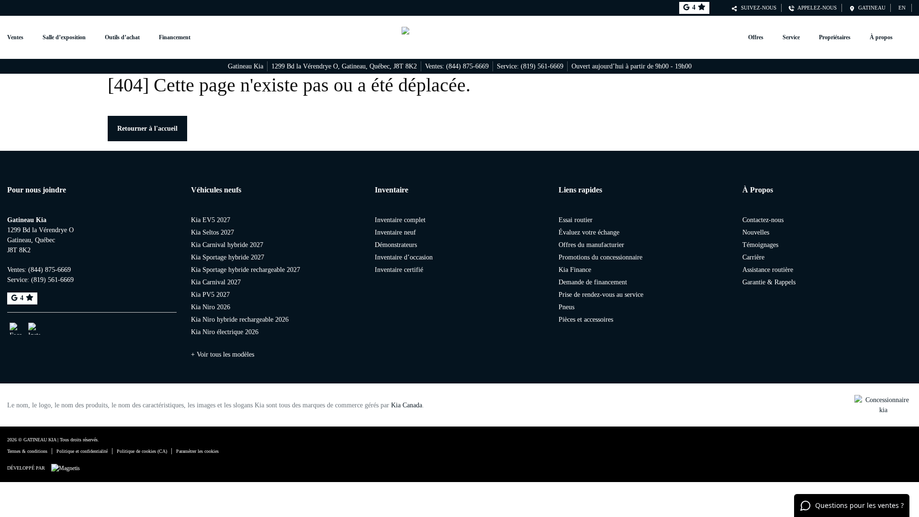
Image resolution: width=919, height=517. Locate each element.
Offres (755, 37)
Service (791, 37)
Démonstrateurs (396, 244)
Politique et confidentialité (82, 451)
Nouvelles (755, 232)
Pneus (566, 307)
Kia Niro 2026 (210, 307)
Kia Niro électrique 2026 (224, 332)
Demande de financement (593, 282)
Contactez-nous (763, 220)
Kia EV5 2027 (210, 220)
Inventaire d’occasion (404, 257)
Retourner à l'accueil (147, 128)
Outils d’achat (122, 37)
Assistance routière (767, 269)
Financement (175, 37)
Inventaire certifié (399, 269)
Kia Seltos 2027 (212, 232)
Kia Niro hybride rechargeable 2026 (240, 319)
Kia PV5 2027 (210, 294)
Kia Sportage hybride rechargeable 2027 (245, 269)
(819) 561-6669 (542, 66)
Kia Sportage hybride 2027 (227, 257)
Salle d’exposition (64, 37)
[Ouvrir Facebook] (16, 329)
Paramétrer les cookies (197, 451)
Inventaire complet (400, 220)
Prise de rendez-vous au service (601, 294)
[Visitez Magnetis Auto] (68, 467)
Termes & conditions (27, 451)
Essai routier (576, 220)
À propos (881, 37)
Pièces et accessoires (586, 319)
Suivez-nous (757, 8)
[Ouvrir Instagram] (34, 329)
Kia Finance (575, 269)
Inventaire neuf (395, 232)
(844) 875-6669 (467, 66)
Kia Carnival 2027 (216, 282)
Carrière (753, 257)
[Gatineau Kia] (460, 37)
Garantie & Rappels (769, 282)
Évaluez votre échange (589, 232)
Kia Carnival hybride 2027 (227, 244)
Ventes (15, 37)
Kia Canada (406, 405)
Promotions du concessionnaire (600, 257)
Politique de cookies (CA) (142, 451)
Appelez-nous (816, 8)
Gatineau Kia (245, 66)
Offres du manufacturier (591, 244)
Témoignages (760, 244)
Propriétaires (835, 37)
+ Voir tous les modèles (222, 354)
